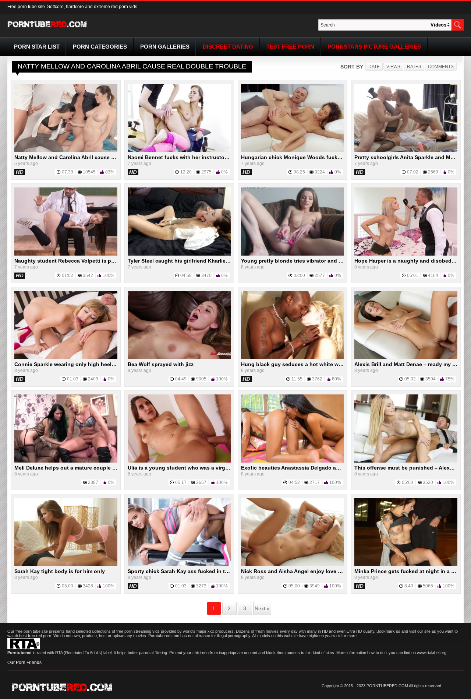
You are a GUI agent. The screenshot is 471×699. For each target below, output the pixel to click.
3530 (428, 482)
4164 (433, 275)
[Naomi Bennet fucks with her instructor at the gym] (179, 150)
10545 (89, 172)
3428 (88, 586)
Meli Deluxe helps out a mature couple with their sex (80, 468)
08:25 (299, 172)
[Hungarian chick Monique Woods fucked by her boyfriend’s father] (292, 150)
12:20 (186, 172)
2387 (93, 482)
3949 (314, 586)
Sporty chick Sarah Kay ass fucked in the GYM (186, 571)
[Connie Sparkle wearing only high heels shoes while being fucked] (65, 357)
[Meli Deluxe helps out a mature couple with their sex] (65, 461)
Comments (441, 66)
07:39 (67, 172)
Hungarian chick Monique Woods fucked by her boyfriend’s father (324, 157)
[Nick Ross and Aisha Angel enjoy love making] (292, 564)
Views (393, 66)
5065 (428, 586)
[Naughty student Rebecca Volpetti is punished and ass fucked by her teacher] (65, 254)
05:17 (181, 482)
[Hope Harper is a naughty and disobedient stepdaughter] (405, 254)
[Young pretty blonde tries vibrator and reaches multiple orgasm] (292, 254)
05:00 (407, 482)
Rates (414, 66)
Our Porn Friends (24, 662)
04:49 (181, 379)
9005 (201, 379)
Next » (262, 608)
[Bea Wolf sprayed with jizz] (179, 357)
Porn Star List (37, 46)
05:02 (410, 379)
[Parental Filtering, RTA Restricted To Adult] (23, 647)
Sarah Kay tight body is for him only (59, 571)
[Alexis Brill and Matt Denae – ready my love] (405, 357)
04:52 (294, 482)
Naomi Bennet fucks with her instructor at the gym (191, 157)
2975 (206, 172)
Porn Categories (100, 46)
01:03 (72, 379)
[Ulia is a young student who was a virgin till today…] (179, 461)
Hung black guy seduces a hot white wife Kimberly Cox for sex (320, 364)
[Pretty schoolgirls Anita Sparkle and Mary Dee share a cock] (405, 150)
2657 (201, 482)
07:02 (412, 172)
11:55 (296, 379)
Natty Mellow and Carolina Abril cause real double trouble (86, 157)
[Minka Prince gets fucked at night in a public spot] (405, 564)
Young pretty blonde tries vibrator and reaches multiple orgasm (320, 261)
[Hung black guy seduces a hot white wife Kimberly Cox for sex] (292, 357)
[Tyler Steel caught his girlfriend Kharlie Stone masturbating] (179, 254)
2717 (314, 482)
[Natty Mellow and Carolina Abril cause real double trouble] (65, 150)
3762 (317, 379)
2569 (433, 172)
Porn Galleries (165, 46)
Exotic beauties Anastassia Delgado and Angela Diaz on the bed (321, 468)
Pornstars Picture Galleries (374, 46)
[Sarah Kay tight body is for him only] (65, 564)
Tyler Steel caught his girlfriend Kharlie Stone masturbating (202, 261)
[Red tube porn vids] (47, 28)
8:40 (408, 586)
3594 (430, 379)
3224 (320, 172)
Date (374, 66)
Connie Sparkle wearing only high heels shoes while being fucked (97, 364)
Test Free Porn (290, 46)
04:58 (186, 275)
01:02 (67, 275)
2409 (93, 379)
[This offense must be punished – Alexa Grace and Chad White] (405, 461)
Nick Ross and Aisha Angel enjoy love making (298, 571)
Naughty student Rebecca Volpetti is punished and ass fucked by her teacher (111, 261)
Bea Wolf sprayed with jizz (161, 364)
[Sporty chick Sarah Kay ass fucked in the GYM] (179, 564)
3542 (88, 275)
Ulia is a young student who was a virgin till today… (193, 468)
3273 (201, 586)
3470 (206, 275)
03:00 (299, 275)
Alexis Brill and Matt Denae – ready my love (408, 364)
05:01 (412, 275)
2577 (320, 275)
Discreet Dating (228, 46)
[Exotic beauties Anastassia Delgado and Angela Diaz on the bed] (292, 461)
